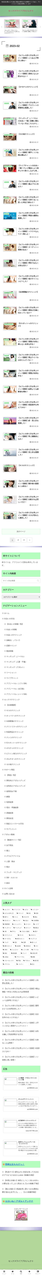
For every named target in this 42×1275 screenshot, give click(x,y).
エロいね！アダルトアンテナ (19, 1201)
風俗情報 (9, 651)
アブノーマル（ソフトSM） (17, 683)
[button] (38, 580)
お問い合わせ (9, 894)
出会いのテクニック (14, 635)
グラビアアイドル (13, 856)
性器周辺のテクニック (15, 732)
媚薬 (8, 797)
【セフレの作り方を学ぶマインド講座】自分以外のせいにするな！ (20, 1015)
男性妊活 (9, 818)
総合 (8, 883)
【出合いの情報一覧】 (15, 624)
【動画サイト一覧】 (14, 840)
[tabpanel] (12, 27)
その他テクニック (13, 764)
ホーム (6, 613)
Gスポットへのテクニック (16, 743)
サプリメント (11, 829)
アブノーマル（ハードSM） (17, 694)
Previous (2, 27)
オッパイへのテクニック (15, 716)
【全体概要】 (11, 705)
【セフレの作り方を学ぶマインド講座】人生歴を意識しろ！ (20, 981)
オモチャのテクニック (15, 748)
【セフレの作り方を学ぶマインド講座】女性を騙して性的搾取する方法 (20, 1032)
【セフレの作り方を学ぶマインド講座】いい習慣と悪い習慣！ (20, 1058)
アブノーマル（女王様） (15, 689)
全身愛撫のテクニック (15, 721)
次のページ (21, 531)
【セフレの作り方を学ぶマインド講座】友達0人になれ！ (21, 1049)
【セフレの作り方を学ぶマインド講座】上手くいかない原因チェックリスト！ (20, 1024)
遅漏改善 (9, 813)
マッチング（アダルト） (15, 667)
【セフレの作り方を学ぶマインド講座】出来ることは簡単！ (20, 1041)
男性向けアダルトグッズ (15, 780)
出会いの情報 (11, 629)
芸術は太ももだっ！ (15, 1164)
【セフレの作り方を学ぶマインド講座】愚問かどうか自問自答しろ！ (20, 1007)
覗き (8, 867)
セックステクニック (12, 699)
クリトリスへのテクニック (16, 726)
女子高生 (9, 845)
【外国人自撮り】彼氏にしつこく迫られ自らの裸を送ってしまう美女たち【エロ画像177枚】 (21, 1181)
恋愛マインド (11, 646)
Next (40, 27)
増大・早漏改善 (12, 807)
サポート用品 (9, 770)
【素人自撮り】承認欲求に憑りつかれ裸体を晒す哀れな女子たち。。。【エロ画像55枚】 (20, 1190)
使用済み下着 (11, 791)
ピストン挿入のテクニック (16, 753)
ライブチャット (12, 678)
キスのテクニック (13, 710)
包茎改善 (9, 802)
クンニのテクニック (14, 737)
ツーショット (11, 673)
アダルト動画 (9, 834)
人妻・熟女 (10, 861)
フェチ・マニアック (14, 872)
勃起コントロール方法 (15, 824)
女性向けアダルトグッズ (15, 786)
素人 (8, 851)
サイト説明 (8, 888)
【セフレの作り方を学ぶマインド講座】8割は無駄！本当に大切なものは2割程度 (21, 990)
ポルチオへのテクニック (15, 759)
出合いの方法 (9, 619)
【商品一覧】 (11, 775)
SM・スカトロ (12, 877)
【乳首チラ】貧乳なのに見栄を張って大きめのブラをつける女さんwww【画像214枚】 (20, 1173)
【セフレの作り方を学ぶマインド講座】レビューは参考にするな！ (20, 998)
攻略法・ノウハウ (13, 640)
